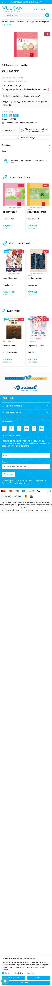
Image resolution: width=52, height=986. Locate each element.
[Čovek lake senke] (13, 327)
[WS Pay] (31, 491)
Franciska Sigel (15, 85)
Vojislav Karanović (10, 352)
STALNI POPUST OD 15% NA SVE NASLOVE (26, 2)
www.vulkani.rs (13, 510)
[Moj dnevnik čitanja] (38, 260)
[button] (43, 9)
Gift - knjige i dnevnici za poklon (37, 22)
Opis (4, 151)
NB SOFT (31, 510)
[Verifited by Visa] (31, 496)
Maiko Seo (31, 352)
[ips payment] (38, 491)
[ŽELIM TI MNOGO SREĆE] (38, 194)
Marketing (31, 973)
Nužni (7, 973)
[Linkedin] (41, 428)
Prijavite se (8, 474)
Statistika (19, 973)
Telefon (5, 462)
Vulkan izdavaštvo (8, 22)
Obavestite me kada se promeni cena (21, 123)
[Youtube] (26, 428)
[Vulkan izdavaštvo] (12, 8)
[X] (11, 428)
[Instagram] (19, 428)
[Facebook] (4, 428)
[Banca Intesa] (11, 496)
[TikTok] (34, 428)
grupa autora (32, 285)
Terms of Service (16, 483)
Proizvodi (20, 22)
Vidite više (7, 105)
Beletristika (31, 341)
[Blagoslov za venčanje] (38, 327)
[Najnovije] (6, 251)
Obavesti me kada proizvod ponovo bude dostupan (36, 130)
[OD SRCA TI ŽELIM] (13, 194)
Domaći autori (8, 341)
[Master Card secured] (26, 496)
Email (4, 451)
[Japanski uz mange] (13, 260)
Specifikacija (7, 145)
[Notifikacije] (5, 981)
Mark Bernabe (8, 285)
